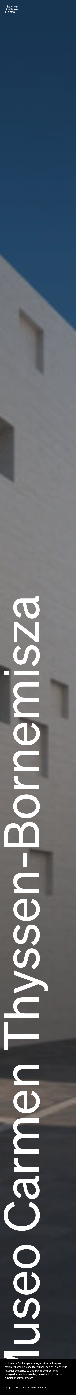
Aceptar (9, 1387)
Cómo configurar (37, 1387)
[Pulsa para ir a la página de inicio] (11, 9)
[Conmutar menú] (69, 7)
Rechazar (20, 1387)
